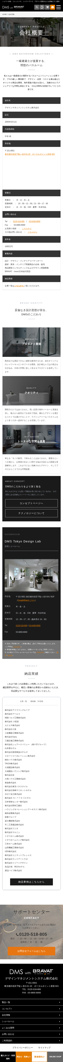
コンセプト (7, 1008)
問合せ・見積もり (24, 1057)
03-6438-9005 (34, 221)
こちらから (27, 228)
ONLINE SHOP (55, 1057)
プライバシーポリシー (22, 1048)
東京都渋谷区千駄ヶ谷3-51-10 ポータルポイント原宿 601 (30, 154)
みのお (10, 655)
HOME (4, 14)
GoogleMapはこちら (26, 600)
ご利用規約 (7, 1040)
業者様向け (39, 1057)
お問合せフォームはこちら (31, 951)
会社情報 (6, 1015)
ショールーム (8, 1021)
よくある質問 (8, 1028)
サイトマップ (44, 1048)
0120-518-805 (18, 221)
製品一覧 (6, 1002)
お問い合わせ (8, 1034)
